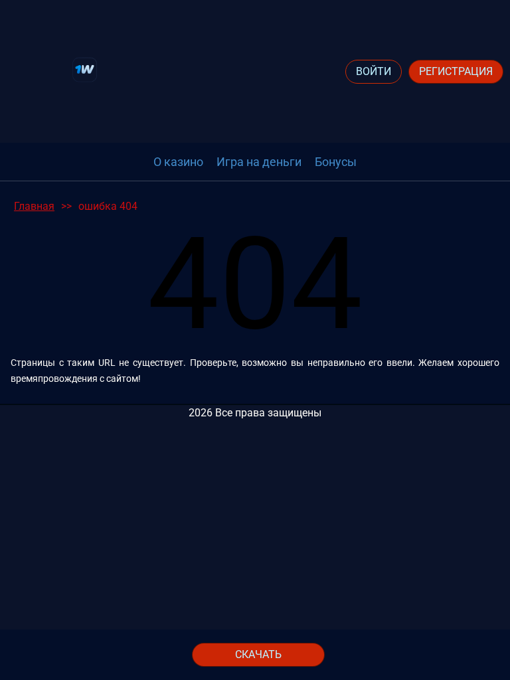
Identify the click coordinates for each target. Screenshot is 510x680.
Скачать (258, 654)
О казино (178, 162)
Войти (373, 71)
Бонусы (336, 162)
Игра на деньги (258, 162)
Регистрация (456, 71)
